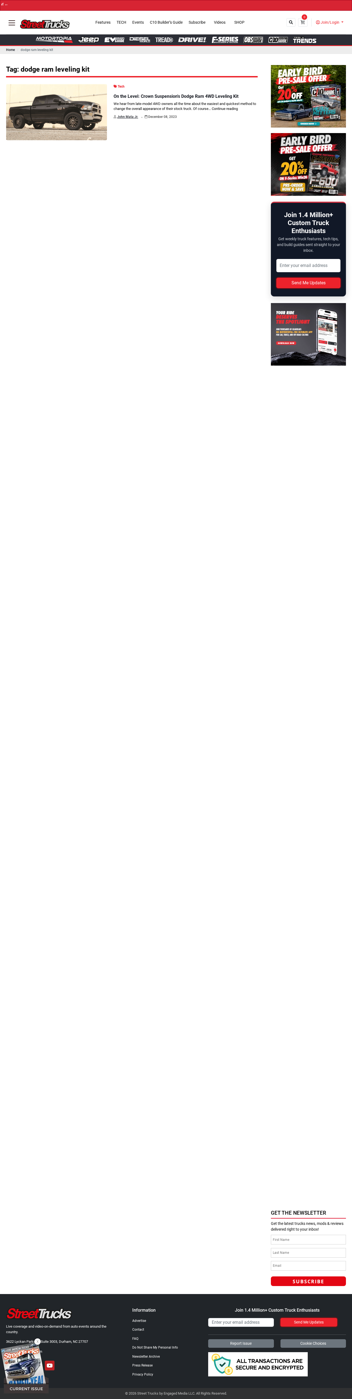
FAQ (135, 1339)
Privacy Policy (142, 1374)
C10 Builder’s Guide (166, 22)
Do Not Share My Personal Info (155, 1347)
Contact (138, 1330)
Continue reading (225, 109)
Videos (220, 22)
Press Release (142, 1365)
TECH (121, 22)
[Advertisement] (311, 1119)
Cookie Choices (313, 1343)
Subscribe (197, 22)
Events (138, 22)
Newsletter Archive (146, 1357)
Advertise (139, 1321)
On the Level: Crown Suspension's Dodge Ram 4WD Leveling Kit (176, 96)
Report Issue (241, 1343)
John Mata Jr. (127, 117)
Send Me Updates (309, 282)
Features (103, 22)
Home (10, 50)
